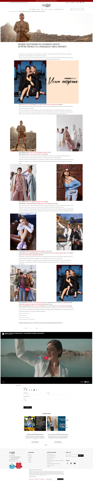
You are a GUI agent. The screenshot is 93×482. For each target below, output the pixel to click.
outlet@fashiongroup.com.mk (16, 461)
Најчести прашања (50, 454)
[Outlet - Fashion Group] (46, 5)
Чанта (37, 104)
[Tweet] (26, 390)
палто (27, 104)
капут (39, 154)
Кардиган (40, 203)
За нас (29, 454)
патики (40, 252)
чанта (51, 104)
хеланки (61, 252)
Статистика (38, 479)
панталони (35, 154)
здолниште (38, 201)
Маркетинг (43, 479)
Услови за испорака (50, 465)
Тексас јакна (38, 304)
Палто (31, 152)
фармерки (35, 254)
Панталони (45, 203)
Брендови (30, 455)
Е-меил (48, 392)
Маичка (30, 254)
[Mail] (34, 390)
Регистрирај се (72, 2)
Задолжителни (33, 479)
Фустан (24, 104)
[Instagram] (71, 463)
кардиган (33, 201)
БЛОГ (18, 11)
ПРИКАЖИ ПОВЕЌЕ (35, 442)
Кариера (29, 460)
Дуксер (27, 252)
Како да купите (49, 458)
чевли (30, 104)
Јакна (53, 252)
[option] (46, 1)
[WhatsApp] (29, 390)
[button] (77, 9)
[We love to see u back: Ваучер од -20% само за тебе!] (58, 423)
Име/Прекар (25, 392)
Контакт (29, 458)
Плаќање (48, 466)
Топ (30, 201)
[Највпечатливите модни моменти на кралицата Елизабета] (35, 423)
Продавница (30, 457)
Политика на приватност (51, 455)
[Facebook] (24, 390)
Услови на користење (51, 457)
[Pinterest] (36, 390)
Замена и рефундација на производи (53, 463)
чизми (36, 152)
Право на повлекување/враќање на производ (55, 460)
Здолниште (45, 152)
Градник (28, 203)
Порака (25, 398)
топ (34, 152)
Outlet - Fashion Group (12, 11)
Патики (46, 251)
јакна (62, 302)
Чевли (57, 104)
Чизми (68, 252)
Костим (47, 104)
